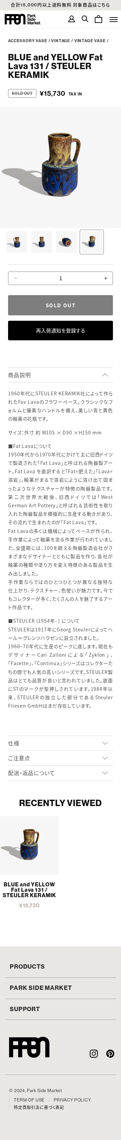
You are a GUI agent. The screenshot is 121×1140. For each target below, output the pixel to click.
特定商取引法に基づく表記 (39, 1107)
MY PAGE (72, 19)
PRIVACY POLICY (72, 1100)
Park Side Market (22, 19)
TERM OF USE (29, 1100)
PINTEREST (110, 1053)
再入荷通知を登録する (60, 330)
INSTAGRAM (93, 1053)
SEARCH (85, 19)
